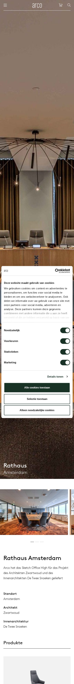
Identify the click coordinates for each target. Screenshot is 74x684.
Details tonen (55, 376)
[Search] (69, 5)
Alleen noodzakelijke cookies (37, 410)
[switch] (65, 341)
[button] (66, 516)
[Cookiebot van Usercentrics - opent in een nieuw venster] (55, 271)
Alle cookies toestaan (37, 387)
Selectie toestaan (37, 398)
